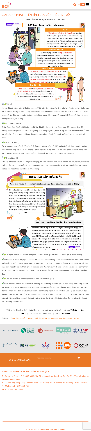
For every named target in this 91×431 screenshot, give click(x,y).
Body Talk (15, 318)
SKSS (44, 318)
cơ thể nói (23, 318)
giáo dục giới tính (34, 318)
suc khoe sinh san (55, 318)
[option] (28, 330)
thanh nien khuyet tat (71, 318)
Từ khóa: (5, 318)
